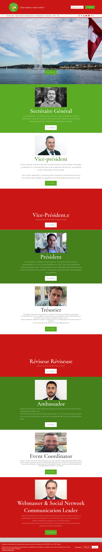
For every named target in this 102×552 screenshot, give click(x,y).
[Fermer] (101, 543)
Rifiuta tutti (86, 547)
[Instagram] (79, 16)
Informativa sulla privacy (8, 550)
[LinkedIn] (84, 16)
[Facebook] (81, 16)
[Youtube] (86, 16)
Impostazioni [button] (78, 547)
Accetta (95, 547)
